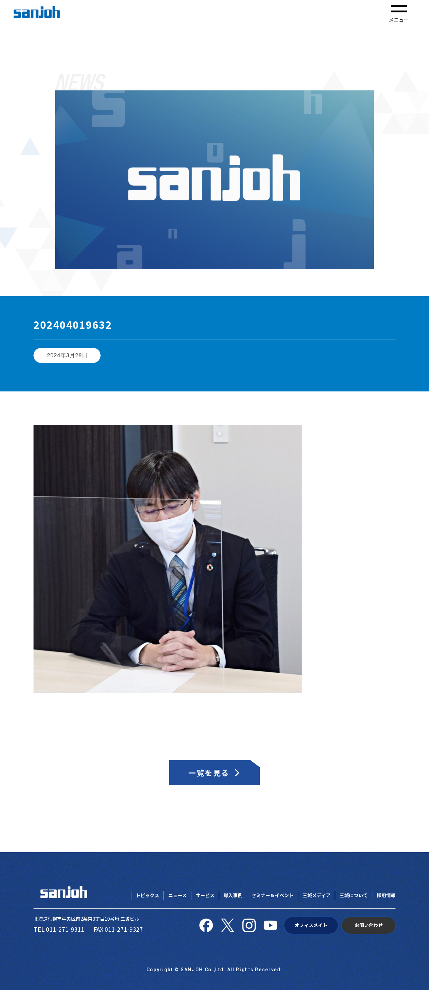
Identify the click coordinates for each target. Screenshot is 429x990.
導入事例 (233, 895)
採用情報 (386, 895)
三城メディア (316, 895)
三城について (354, 895)
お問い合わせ (369, 925)
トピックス (147, 895)
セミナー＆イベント (272, 895)
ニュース (177, 895)
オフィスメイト (311, 925)
